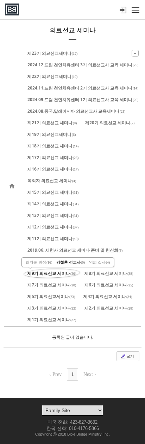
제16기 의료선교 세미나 (52, 169)
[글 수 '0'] (13, 186)
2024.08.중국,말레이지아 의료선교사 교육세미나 (76, 111)
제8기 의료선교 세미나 (108, 273)
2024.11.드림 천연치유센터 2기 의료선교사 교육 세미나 (82, 88)
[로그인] (122, 10)
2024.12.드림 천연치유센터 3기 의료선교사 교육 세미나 (82, 65)
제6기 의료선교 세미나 (108, 285)
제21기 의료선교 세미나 (52, 123)
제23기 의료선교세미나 (52, 53)
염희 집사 (99, 262)
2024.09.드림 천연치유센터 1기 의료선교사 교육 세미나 (82, 99)
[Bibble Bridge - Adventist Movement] (12, 9)
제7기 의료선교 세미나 (51, 285)
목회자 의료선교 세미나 (51, 181)
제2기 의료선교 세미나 (108, 308)
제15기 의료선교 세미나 (52, 192)
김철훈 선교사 (70, 262)
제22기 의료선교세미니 (52, 76)
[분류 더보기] (135, 53)
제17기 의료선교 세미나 (52, 157)
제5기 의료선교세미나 (51, 296)
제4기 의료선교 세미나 (107, 296)
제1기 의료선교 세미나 (51, 320)
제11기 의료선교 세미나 (52, 238)
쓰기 (130, 356)
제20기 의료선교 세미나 (109, 123)
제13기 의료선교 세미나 (52, 215)
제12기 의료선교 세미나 (52, 227)
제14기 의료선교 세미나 (52, 204)
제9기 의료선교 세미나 (51, 273)
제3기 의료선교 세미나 (51, 308)
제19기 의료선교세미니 (51, 134)
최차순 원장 (39, 262)
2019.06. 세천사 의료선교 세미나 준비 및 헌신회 (74, 250)
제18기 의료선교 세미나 (52, 146)
